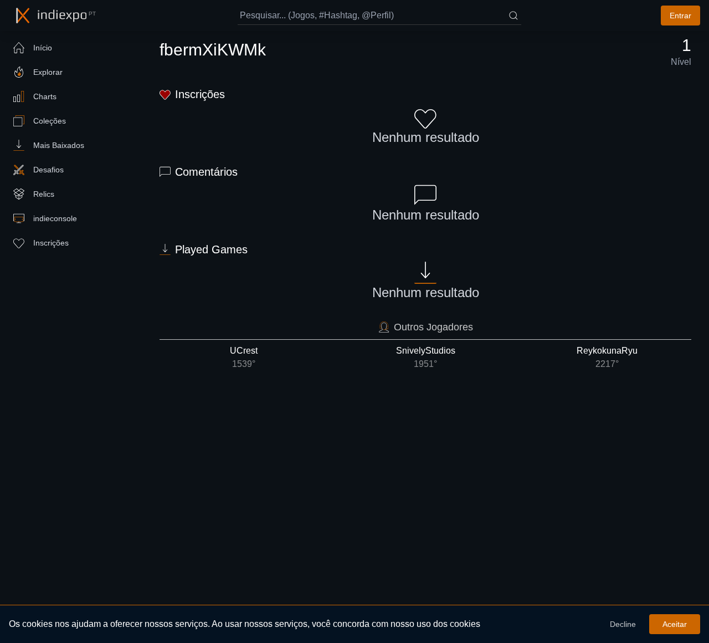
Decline (623, 624)
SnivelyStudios (425, 357)
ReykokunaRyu (607, 357)
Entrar (680, 15)
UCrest (244, 357)
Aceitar (674, 624)
